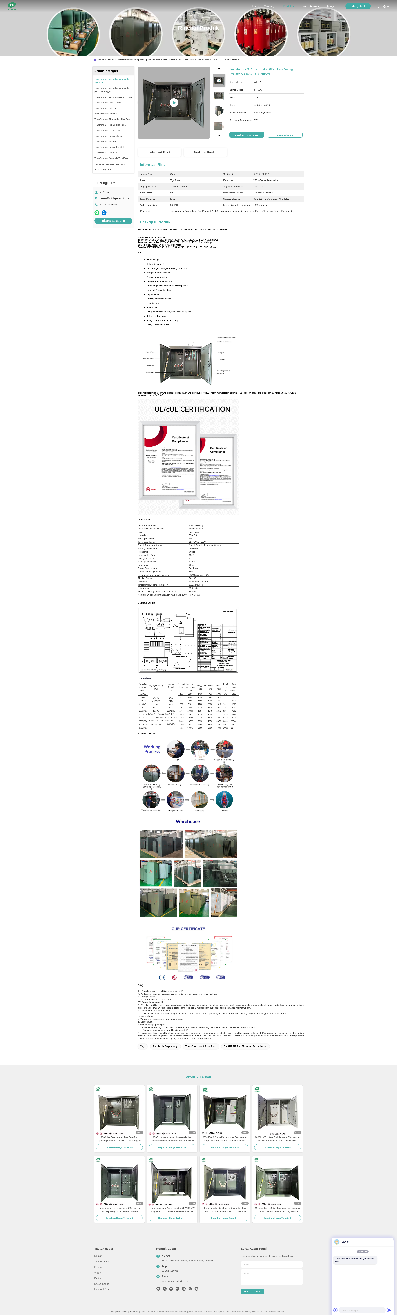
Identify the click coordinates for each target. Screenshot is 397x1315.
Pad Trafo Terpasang (165, 1046)
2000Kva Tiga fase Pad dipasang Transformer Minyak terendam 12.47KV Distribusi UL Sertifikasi (277, 1139)
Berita (97, 1278)
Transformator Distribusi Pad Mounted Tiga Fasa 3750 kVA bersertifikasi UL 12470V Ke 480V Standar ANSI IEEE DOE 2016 (225, 1210)
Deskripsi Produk (205, 152)
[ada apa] (97, 213)
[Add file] (335, 1310)
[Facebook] (171, 1289)
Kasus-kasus (101, 1284)
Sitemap (134, 1311)
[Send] (389, 1310)
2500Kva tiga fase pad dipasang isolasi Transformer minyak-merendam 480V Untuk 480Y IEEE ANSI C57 (172, 1139)
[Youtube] (177, 1289)
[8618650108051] (190, 1289)
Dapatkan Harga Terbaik (247, 135)
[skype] (104, 213)
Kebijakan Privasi (119, 1311)
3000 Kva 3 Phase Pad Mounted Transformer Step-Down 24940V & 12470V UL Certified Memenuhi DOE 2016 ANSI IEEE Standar (225, 1139)
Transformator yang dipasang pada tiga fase (138, 59)
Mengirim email (252, 1291)
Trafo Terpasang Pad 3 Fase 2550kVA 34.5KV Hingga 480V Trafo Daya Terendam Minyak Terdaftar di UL (172, 1210)
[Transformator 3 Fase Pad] (174, 102)
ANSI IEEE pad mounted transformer (245, 1046)
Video (302, 6)
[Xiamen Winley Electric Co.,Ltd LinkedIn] (184, 1289)
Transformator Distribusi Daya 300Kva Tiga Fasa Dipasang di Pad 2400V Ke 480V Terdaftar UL (119, 1210)
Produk (287, 6)
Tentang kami (271, 6)
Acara (313, 6)
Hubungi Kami (330, 6)
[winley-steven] (196, 1289)
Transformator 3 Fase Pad (200, 1046)
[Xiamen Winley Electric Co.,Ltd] (12, 6)
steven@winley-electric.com (114, 198)
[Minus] (389, 1242)
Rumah (256, 6)
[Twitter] (165, 1289)
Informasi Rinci (159, 152)
